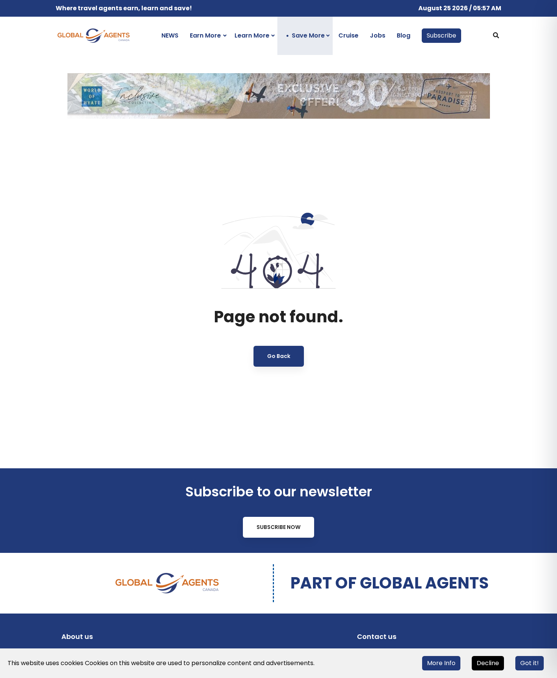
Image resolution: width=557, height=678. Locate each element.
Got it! (529, 663)
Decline (488, 663)
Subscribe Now (278, 527)
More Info (441, 663)
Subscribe (441, 35)
